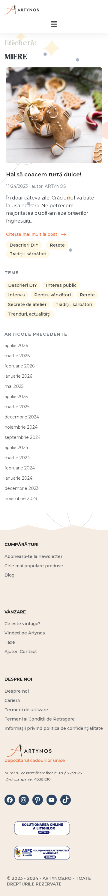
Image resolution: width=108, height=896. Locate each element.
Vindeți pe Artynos (24, 633)
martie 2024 (17, 457)
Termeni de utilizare (26, 709)
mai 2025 (13, 386)
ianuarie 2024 (18, 478)
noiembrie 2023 (20, 498)
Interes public (61, 285)
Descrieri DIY (24, 245)
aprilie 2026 (16, 345)
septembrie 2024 (22, 437)
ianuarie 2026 (18, 376)
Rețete (57, 245)
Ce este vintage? (22, 623)
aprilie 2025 (16, 396)
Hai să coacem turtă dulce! (43, 174)
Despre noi (16, 691)
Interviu (16, 295)
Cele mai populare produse (33, 565)
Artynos (55, 186)
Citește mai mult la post (32, 234)
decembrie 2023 (21, 488)
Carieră (12, 700)
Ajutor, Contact (20, 651)
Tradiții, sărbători (28, 253)
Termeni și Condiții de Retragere (39, 719)
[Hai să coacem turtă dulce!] (54, 115)
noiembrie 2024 (21, 427)
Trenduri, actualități (29, 314)
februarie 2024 (19, 468)
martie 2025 (16, 406)
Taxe (9, 642)
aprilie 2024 (16, 447)
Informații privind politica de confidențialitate (53, 728)
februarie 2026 (19, 366)
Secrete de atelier (27, 304)
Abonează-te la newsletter (33, 556)
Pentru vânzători (52, 295)
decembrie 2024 (21, 417)
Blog (9, 575)
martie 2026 (17, 355)
